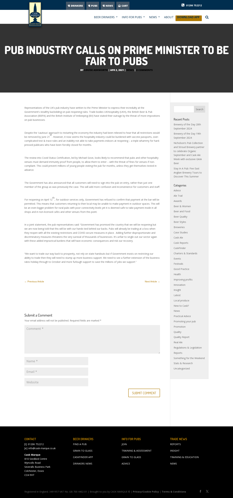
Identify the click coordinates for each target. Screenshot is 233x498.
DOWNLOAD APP (188, 18)
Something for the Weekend (189, 358)
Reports (178, 352)
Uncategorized (182, 368)
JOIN (124, 444)
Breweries (179, 227)
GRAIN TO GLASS (82, 450)
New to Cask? (181, 305)
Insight (177, 290)
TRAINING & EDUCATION (184, 457)
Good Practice (181, 269)
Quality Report (182, 337)
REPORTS (175, 444)
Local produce (181, 300)
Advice (177, 190)
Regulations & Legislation (188, 347)
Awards (178, 201)
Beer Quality (180, 216)
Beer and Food (182, 211)
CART (125, 5)
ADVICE (126, 463)
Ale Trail (178, 195)
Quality (177, 332)
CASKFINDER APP (83, 457)
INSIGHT (175, 450)
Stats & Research (183, 363)
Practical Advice (182, 316)
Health (177, 274)
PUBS (94, 5)
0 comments (144, 70)
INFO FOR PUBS (132, 17)
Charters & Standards (185, 253)
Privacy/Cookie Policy (146, 491)
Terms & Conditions (174, 491)
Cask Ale (178, 237)
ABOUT (169, 17)
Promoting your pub (185, 321)
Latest (177, 295)
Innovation (179, 284)
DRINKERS (77, 5)
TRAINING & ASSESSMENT (137, 450)
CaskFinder (180, 248)
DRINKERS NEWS (82, 463)
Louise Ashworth (96, 70)
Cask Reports (181, 242)
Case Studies (181, 232)
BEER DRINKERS (104, 17)
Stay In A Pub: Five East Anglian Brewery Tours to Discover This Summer (188, 172)
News (130, 70)
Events (177, 258)
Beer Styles (180, 221)
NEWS (109, 5)
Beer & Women (182, 206)
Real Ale (178, 342)
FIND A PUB (80, 444)
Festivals (178, 263)
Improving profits (183, 279)
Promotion (180, 326)
